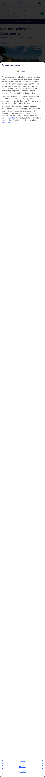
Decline (22, 772)
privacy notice (7, 122)
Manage (22, 767)
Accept (22, 762)
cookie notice (10, 118)
